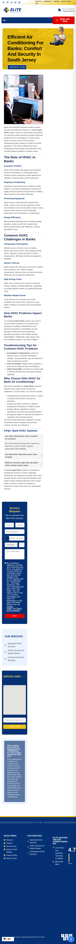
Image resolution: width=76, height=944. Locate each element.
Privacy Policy (10, 607)
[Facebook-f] (3, 2)
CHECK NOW (14, 726)
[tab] (23, 442)
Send (14, 616)
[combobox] (7, 538)
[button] (4, 20)
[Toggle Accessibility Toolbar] (71, 939)
